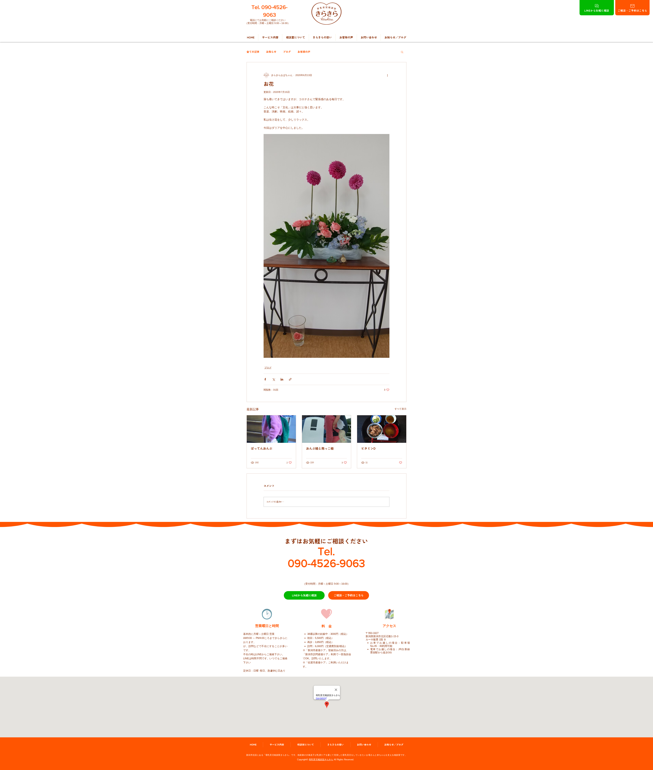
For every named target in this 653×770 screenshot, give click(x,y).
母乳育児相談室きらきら (321, 759)
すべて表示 (400, 408)
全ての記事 (253, 52)
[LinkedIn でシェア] (281, 379)
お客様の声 (304, 52)
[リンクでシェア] (290, 379)
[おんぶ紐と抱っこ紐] (326, 429)
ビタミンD (368, 448)
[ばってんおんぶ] (271, 429)
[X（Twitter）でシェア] (273, 379)
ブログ (287, 52)
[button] (402, 52)
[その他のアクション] (387, 75)
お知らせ (271, 52)
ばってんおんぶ (261, 448)
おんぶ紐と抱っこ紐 (320, 448)
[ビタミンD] (381, 429)
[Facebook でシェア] (265, 379)
